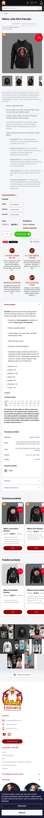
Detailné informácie (8, 195)
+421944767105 (11, 724)
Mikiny (11, 470)
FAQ (3, 758)
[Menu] (41, 2)
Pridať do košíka (21, 234)
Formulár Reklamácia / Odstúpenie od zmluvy (16, 762)
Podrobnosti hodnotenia (28, 23)
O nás (4, 752)
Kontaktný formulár (12, 741)
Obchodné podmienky (9, 765)
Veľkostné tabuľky (8, 755)
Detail (12, 548)
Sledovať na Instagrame (24, 674)
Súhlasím (22, 813)
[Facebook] (4, 734)
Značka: (7, 29)
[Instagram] (9, 734)
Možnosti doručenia (30, 228)
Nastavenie (22, 806)
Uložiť (6, 242)
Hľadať (39, 8)
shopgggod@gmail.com (13, 720)
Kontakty (5, 768)
